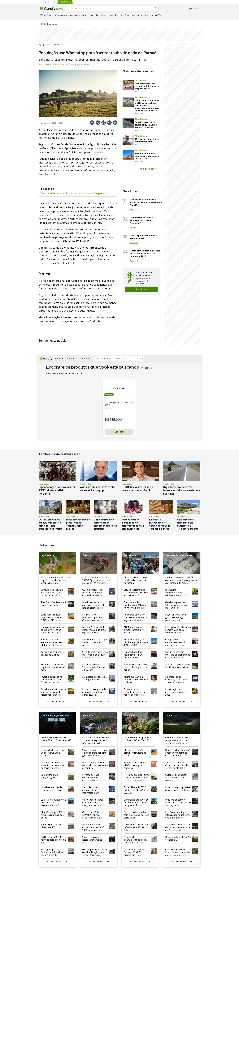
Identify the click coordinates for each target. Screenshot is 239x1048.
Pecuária (100, 15)
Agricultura (87, 15)
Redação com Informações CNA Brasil (56, 64)
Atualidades (143, 15)
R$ (107, 419)
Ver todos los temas (55, 701)
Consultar (119, 432)
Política (119, 15)
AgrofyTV (156, 15)
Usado (107, 399)
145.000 (116, 419)
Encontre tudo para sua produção (72, 358)
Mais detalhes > (147, 168)
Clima (110, 15)
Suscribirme (141, 289)
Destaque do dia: (51, 24)
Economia (130, 15)
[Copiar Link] (115, 122)
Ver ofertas (146, 368)
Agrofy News (44, 44)
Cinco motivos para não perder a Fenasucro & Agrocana (74, 193)
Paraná (108, 237)
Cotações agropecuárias (67, 15)
